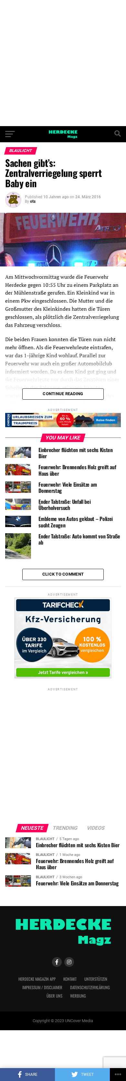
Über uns (54, 996)
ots (33, 201)
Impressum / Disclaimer (42, 987)
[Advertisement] (63, 63)
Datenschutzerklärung (90, 987)
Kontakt (70, 979)
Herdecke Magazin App (37, 979)
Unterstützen (95, 979)
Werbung (78, 996)
